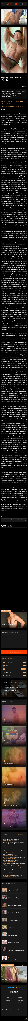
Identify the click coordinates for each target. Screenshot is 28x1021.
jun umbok (5, 848)
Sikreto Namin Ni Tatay (9, 742)
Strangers (6, 74)
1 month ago (16, 852)
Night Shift (5, 625)
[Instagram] (14, 1009)
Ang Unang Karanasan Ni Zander (8, 876)
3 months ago (22, 865)
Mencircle (12, 4)
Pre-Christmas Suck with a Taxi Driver (12, 101)
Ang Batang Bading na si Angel (8, 852)
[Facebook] (2, 1009)
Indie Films (8, 1003)
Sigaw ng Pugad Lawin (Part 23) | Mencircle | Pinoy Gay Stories (13, 845)
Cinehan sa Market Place (7, 858)
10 (8, 957)
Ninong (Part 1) (7, 979)
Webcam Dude (6, 104)
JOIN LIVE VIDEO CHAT (14, 652)
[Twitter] (6, 1009)
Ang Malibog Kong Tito (9, 722)
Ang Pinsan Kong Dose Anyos (10, 805)
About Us (20, 997)
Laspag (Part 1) (11, 927)
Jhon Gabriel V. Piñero (8, 875)
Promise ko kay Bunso (9, 784)
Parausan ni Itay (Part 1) (9, 826)
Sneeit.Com (16, 1018)
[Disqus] (14, 547)
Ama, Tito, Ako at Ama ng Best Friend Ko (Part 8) (11, 865)
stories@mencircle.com (17, 695)
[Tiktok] (18, 1009)
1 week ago (15, 840)
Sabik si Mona (6, 22)
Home (2, 74)
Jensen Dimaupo (6, 863)
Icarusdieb (5, 872)
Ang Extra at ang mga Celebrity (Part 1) (12, 106)
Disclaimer (20, 1003)
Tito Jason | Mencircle (6, 873)
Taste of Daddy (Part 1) (9, 763)
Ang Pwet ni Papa (12, 935)
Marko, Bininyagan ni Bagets (15, 959)
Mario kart (5, 842)
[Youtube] (10, 1009)
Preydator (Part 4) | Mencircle (8, 840)
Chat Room (20, 1000)
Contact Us (8, 1000)
